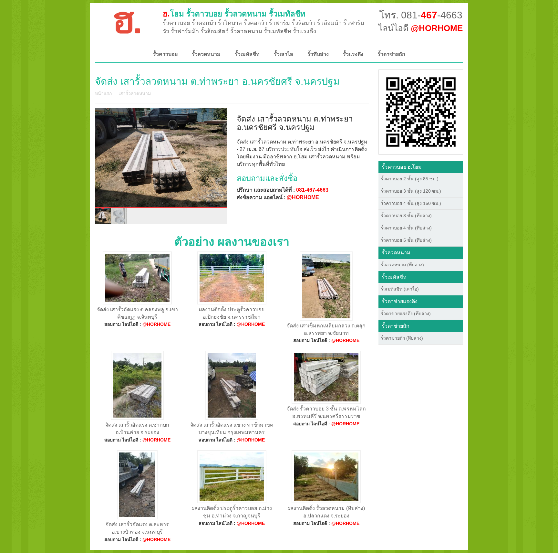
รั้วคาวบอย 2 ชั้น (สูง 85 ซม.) (410, 178)
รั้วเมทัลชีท (247, 54)
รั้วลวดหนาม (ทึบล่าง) (402, 264)
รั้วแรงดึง (353, 54)
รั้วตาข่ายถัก (391, 54)
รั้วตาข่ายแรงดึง (400, 301)
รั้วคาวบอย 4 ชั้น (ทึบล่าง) (406, 227)
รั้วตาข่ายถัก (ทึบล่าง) (402, 338)
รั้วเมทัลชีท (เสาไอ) (400, 289)
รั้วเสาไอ (283, 54)
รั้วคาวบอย (165, 54)
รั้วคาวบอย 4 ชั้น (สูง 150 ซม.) (411, 203)
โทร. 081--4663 (420, 15)
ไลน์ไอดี (420, 28)
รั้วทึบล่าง (318, 54)
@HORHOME (303, 197)
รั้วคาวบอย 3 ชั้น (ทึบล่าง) (406, 215)
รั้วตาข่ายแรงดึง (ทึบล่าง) (406, 313)
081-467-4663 (312, 190)
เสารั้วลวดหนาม (135, 93)
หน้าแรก (103, 93)
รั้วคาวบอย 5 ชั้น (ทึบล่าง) (406, 240)
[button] (421, 111)
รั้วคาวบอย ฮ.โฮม (402, 167)
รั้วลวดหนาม (206, 54)
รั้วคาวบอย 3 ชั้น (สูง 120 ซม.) (411, 191)
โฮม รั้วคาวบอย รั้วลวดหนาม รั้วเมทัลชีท (234, 13)
